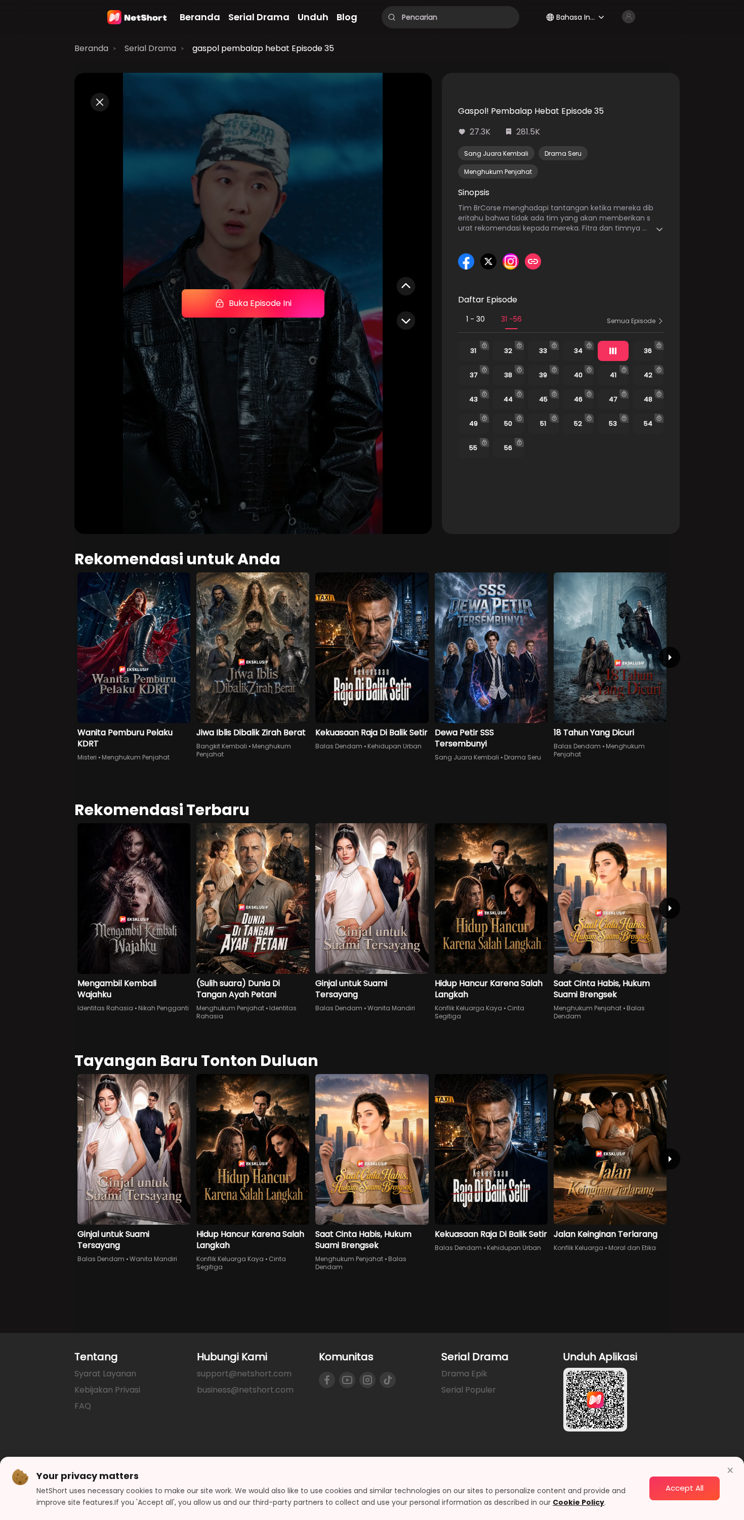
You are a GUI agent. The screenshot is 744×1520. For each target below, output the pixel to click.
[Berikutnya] (669, 657)
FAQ (82, 1406)
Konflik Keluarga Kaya (468, 1008)
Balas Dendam (338, 746)
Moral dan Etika (632, 1247)
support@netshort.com (244, 1373)
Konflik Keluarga (578, 1247)
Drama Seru (563, 153)
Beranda (91, 48)
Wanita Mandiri (391, 1008)
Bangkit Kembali (221, 746)
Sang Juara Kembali (496, 153)
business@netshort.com (245, 1390)
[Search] (392, 17)
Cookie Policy (578, 1502)
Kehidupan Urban (394, 746)
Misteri (87, 757)
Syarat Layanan (105, 1373)
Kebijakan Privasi (107, 1390)
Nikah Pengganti (163, 1008)
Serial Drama (150, 48)
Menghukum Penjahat (498, 171)
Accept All (685, 1488)
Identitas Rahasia (105, 1008)
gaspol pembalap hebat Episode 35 (263, 48)
